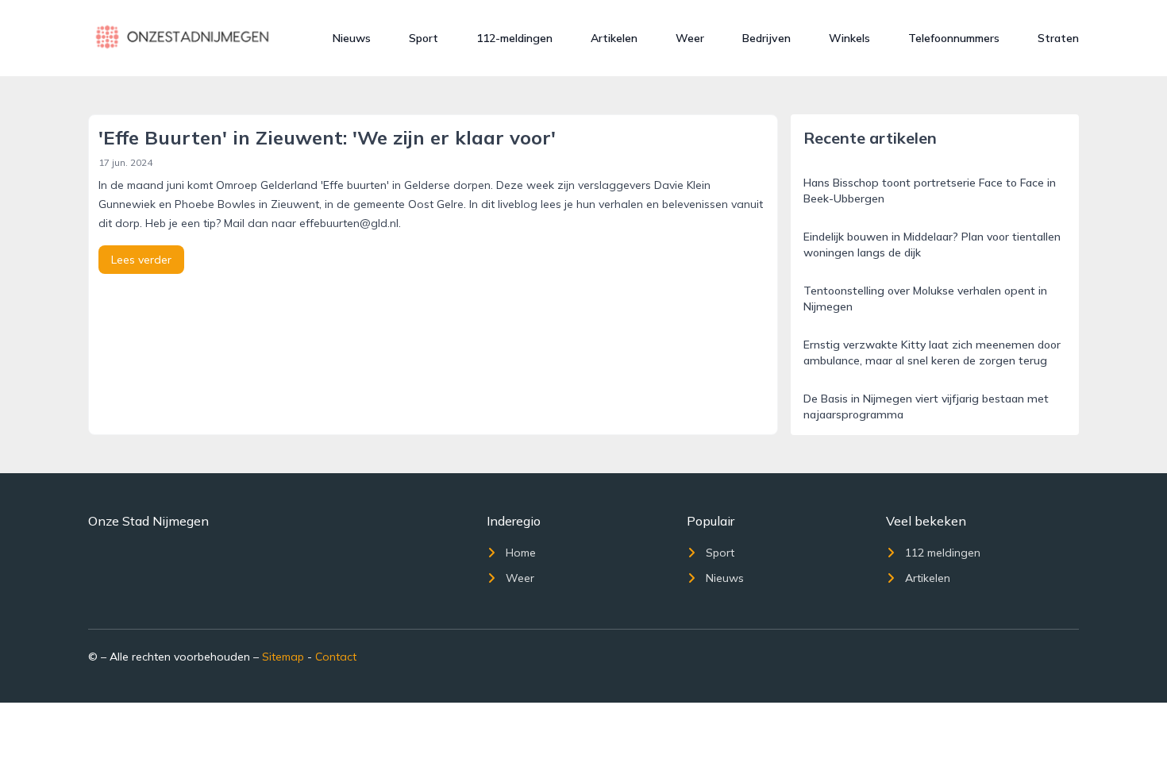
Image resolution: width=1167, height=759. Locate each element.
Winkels (849, 38)
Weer (690, 38)
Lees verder (141, 259)
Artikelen (614, 38)
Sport (423, 38)
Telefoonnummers (953, 38)
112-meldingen (514, 38)
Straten (1058, 38)
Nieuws (352, 38)
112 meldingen (942, 552)
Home (521, 552)
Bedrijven (766, 38)
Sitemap (283, 656)
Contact (335, 656)
